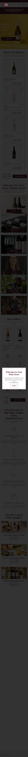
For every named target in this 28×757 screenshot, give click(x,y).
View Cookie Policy (14, 382)
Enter (14, 385)
